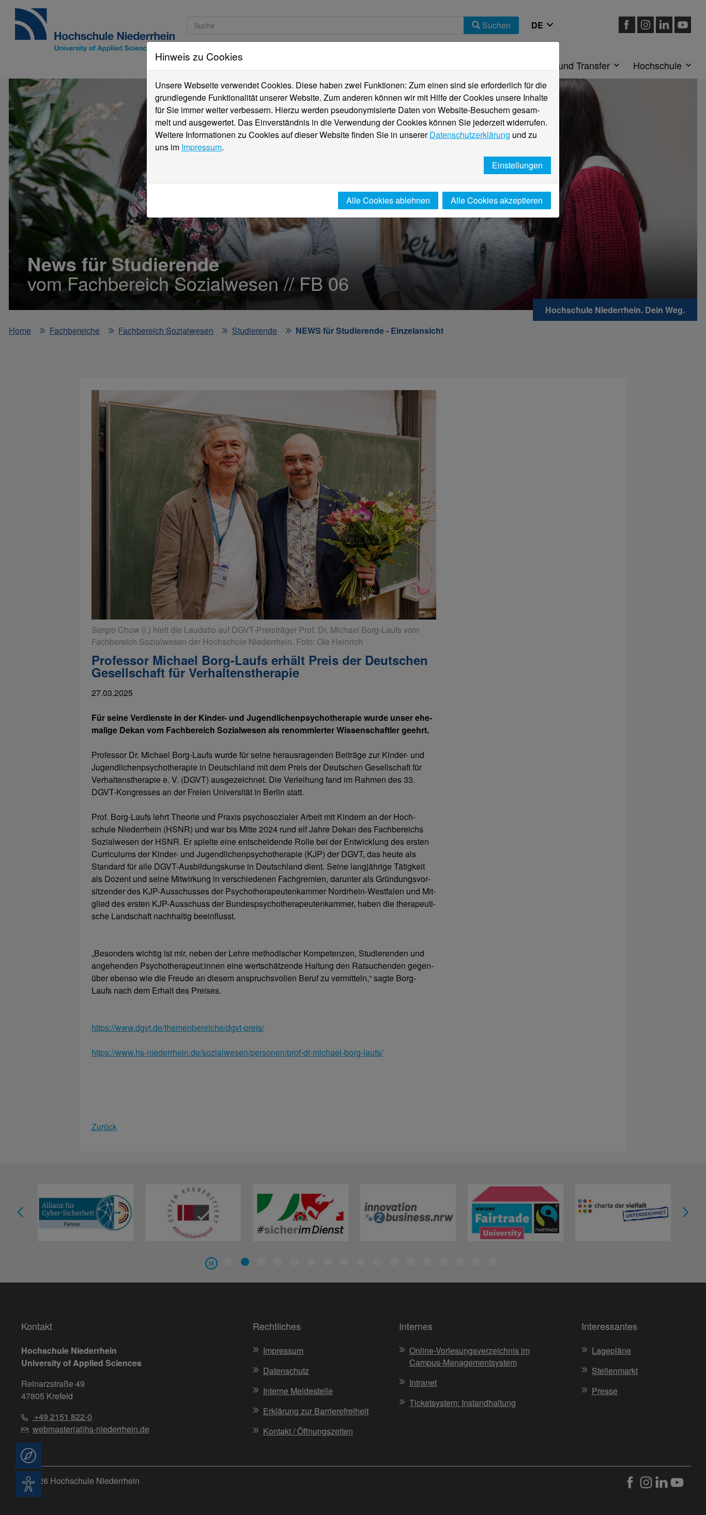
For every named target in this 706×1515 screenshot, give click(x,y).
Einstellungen (517, 165)
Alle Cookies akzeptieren (497, 200)
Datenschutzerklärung (469, 135)
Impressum (201, 147)
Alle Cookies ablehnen (388, 200)
